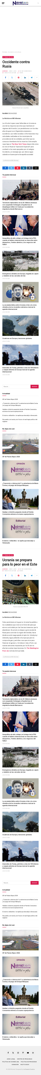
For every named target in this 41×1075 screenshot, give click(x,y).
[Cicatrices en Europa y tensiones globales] (20, 325)
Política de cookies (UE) (10, 1061)
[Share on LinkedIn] (25, 77)
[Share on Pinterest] (18, 77)
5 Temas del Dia (8, 57)
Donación (15, 1064)
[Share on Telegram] (32, 77)
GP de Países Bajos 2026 (10, 399)
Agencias (5, 71)
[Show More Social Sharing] (37, 77)
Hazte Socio (24, 1064)
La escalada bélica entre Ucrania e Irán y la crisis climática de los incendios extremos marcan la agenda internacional (19, 307)
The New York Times (19, 144)
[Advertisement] (20, 28)
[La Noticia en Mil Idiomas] (20, 3)
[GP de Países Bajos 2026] (20, 444)
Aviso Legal (11, 1059)
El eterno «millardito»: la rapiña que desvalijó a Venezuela (19, 415)
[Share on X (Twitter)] (12, 77)
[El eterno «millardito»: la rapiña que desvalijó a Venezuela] (20, 528)
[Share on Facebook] (5, 77)
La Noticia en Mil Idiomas (10, 160)
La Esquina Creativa (29, 1069)
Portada (4, 52)
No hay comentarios (26, 71)
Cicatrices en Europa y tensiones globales (17, 338)
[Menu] (3, 3)
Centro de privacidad (24, 1059)
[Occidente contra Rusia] (20, 105)
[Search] (38, 3)
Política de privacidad (29, 1061)
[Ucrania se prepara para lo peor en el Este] (20, 604)
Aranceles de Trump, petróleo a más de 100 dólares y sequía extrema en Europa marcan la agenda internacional (20, 370)
